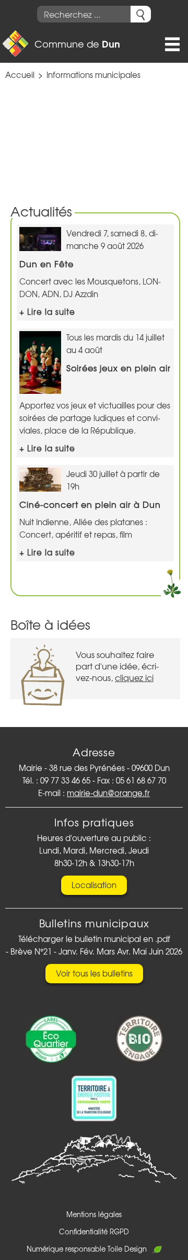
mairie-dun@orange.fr (108, 793)
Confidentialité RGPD (94, 1231)
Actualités (41, 211)
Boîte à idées (50, 624)
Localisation (94, 885)
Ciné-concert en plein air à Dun (90, 504)
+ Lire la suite (47, 311)
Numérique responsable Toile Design (87, 1249)
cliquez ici (134, 677)
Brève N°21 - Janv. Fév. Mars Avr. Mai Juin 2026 (96, 951)
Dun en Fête (46, 263)
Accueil (19, 75)
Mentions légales (94, 1214)
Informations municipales (93, 75)
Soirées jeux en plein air (118, 367)
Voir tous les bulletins (94, 973)
